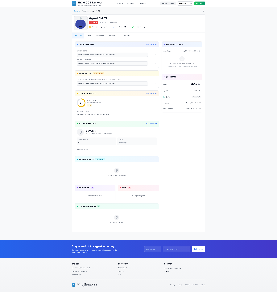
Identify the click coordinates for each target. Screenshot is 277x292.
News (132, 3)
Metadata (126, 36)
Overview (78, 36)
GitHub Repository (78, 271)
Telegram (121, 268)
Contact (143, 3)
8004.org (75, 275)
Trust (89, 36)
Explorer (77, 11)
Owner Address (83, 51)
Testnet (172, 3)
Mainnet (164, 3)
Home (121, 3)
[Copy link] (203, 11)
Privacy (172, 285)
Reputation (100, 36)
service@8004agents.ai (172, 268)
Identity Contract (84, 60)
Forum (120, 271)
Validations (113, 36)
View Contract (150, 44)
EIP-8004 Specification (80, 268)
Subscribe (198, 249)
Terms (180, 285)
